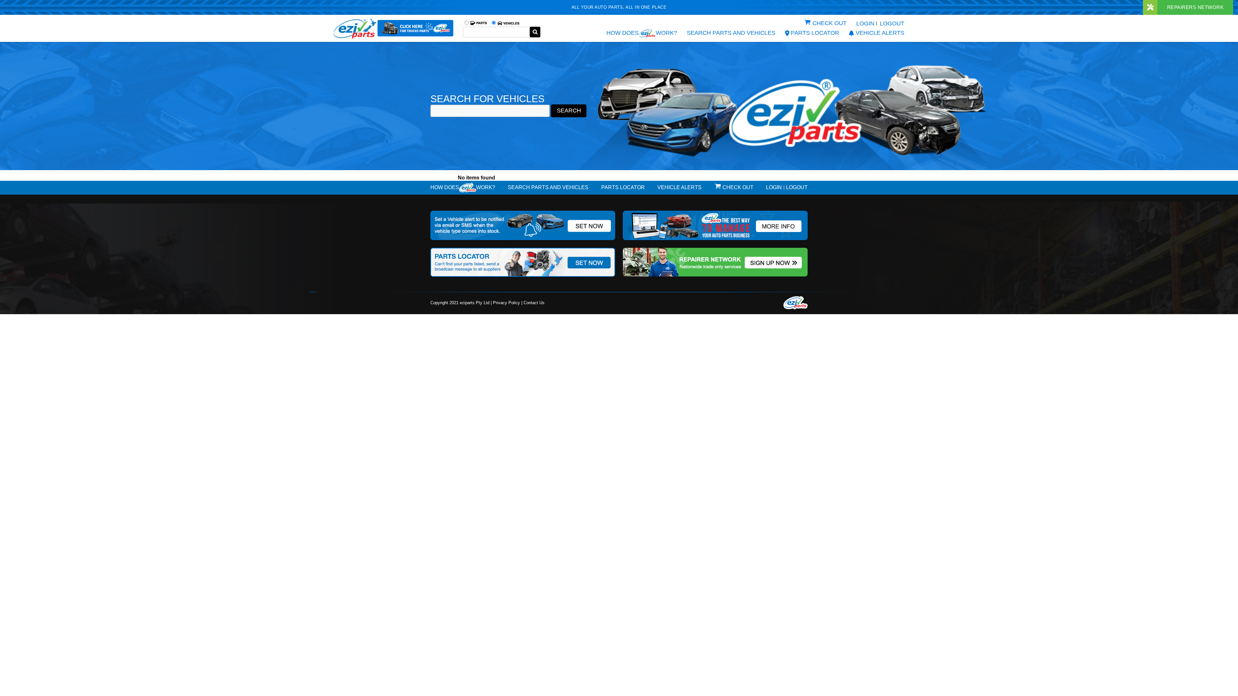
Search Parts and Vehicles (731, 33)
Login (865, 23)
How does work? (641, 33)
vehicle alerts (880, 33)
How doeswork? (462, 187)
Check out (829, 23)
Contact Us (534, 302)
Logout (892, 23)
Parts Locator (815, 33)
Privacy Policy (506, 302)
